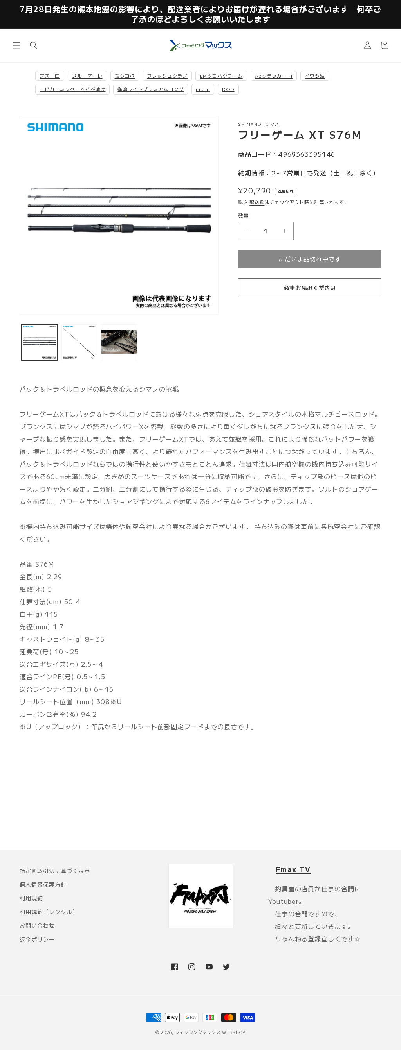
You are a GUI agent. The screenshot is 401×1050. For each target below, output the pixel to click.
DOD (228, 89)
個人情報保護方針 (43, 884)
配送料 (256, 202)
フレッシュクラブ (167, 75)
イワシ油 (315, 75)
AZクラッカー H (274, 75)
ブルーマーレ (87, 75)
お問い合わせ (37, 925)
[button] (16, 45)
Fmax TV (293, 869)
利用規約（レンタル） (49, 912)
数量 (243, 215)
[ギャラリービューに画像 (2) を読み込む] (79, 342)
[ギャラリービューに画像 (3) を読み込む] (119, 342)
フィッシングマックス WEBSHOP (210, 1032)
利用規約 (31, 898)
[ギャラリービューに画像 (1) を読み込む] (40, 342)
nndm (203, 89)
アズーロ (50, 75)
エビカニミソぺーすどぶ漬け (72, 89)
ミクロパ (125, 75)
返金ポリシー (37, 939)
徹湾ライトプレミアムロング (150, 89)
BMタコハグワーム (221, 75)
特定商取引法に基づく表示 (55, 871)
